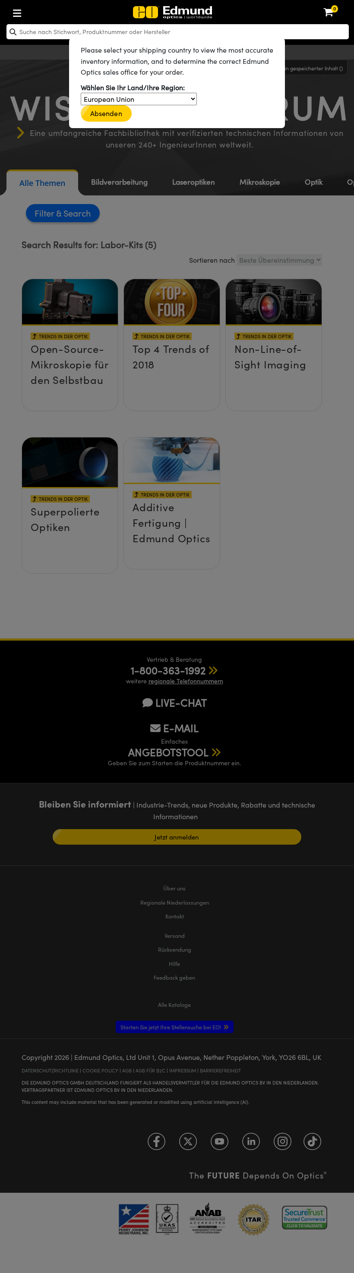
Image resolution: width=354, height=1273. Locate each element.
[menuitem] (45, 11)
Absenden (106, 113)
